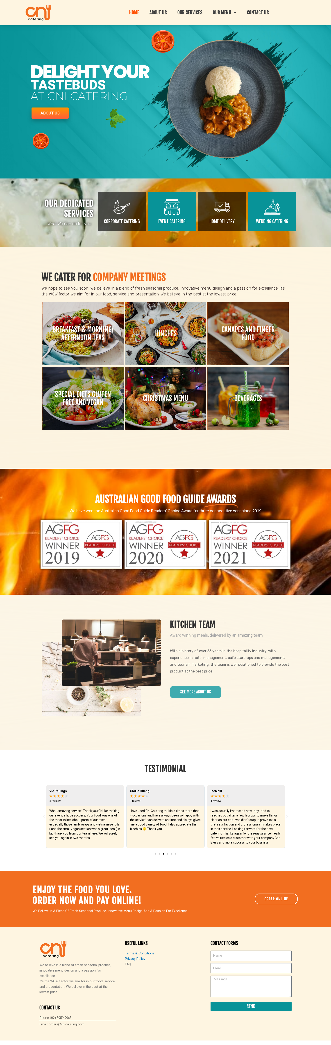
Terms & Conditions (139, 953)
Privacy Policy (135, 959)
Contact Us (258, 12)
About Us (158, 12)
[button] (155, 854)
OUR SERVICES (189, 12)
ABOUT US (50, 113)
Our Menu (222, 12)
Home (134, 12)
